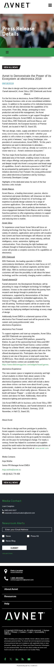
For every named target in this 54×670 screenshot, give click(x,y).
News (8, 536)
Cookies (22, 632)
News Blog (10, 541)
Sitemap (7, 634)
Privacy (14, 632)
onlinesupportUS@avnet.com (22, 580)
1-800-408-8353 (17, 578)
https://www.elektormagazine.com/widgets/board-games (25, 364)
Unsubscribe (7, 553)
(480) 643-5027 (10, 510)
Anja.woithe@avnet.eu (11, 470)
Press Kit (35, 536)
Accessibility (39, 632)
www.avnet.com (42, 448)
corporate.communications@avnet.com (19, 513)
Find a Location (17, 571)
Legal (30, 632)
